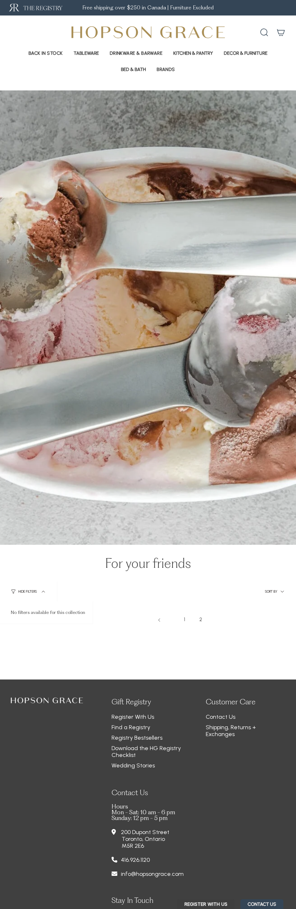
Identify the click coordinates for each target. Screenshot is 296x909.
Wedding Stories (133, 765)
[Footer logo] (47, 700)
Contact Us (220, 716)
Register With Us (133, 716)
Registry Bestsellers (137, 737)
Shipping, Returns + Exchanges (231, 731)
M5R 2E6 (133, 845)
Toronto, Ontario (143, 839)
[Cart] (281, 32)
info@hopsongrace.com (152, 873)
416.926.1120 (135, 859)
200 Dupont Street (145, 832)
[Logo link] (35, 8)
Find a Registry (131, 727)
